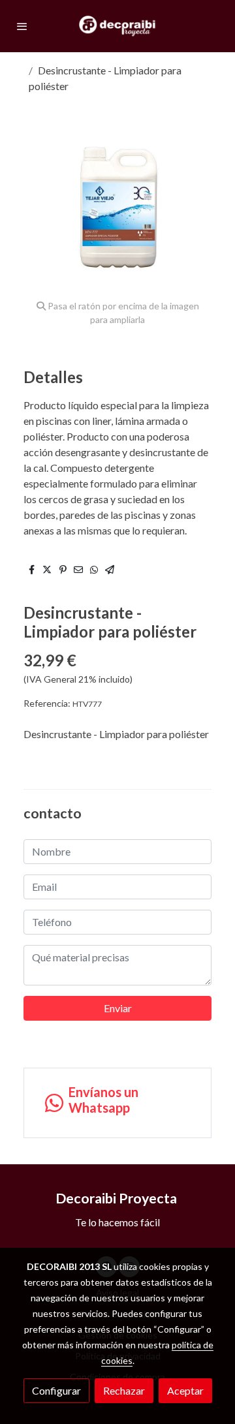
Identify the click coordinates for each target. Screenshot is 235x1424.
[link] (117, 26)
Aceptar (185, 1390)
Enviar (118, 1008)
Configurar (56, 1390)
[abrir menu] (22, 26)
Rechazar (124, 1390)
